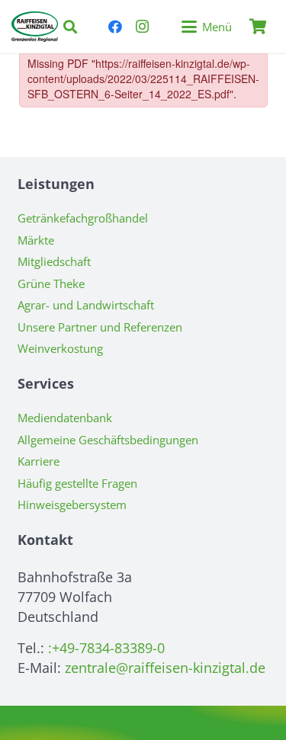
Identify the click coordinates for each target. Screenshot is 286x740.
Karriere (38, 461)
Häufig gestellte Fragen (77, 483)
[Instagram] (142, 26)
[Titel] (34, 26)
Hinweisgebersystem (72, 504)
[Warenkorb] (258, 26)
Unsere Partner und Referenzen (100, 327)
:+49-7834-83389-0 (106, 648)
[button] (70, 26)
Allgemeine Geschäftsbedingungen (108, 439)
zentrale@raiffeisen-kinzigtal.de (165, 667)
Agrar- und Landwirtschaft (86, 304)
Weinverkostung (60, 348)
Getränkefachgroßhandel (83, 218)
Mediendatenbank (65, 417)
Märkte (36, 240)
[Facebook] (115, 26)
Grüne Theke (51, 283)
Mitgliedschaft (54, 261)
